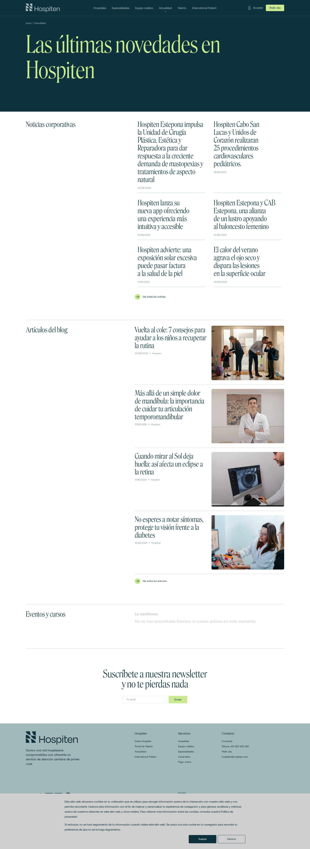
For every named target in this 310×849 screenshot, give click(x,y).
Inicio (29, 23)
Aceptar (202, 839)
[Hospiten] (43, 8)
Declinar (231, 839)
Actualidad (40, 23)
